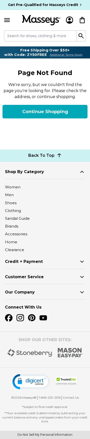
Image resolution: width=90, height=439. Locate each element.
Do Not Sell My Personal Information (45, 434)
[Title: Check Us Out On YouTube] (43, 318)
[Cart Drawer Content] (82, 20)
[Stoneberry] (30, 352)
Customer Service (24, 276)
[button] (31, 382)
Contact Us (71, 397)
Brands (11, 226)
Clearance (14, 249)
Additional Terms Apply (66, 54)
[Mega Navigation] (7, 20)
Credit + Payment (24, 261)
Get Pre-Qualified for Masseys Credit (43, 5)
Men (9, 194)
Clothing (13, 210)
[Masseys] (41, 20)
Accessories (16, 234)
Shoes (10, 202)
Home (11, 242)
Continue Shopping (45, 111)
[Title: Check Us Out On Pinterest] (32, 318)
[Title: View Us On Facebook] (8, 318)
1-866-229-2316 (49, 397)
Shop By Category (24, 171)
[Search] (81, 35)
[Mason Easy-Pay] (70, 352)
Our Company (20, 292)
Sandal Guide (17, 218)
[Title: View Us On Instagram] (20, 318)
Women (12, 187)
